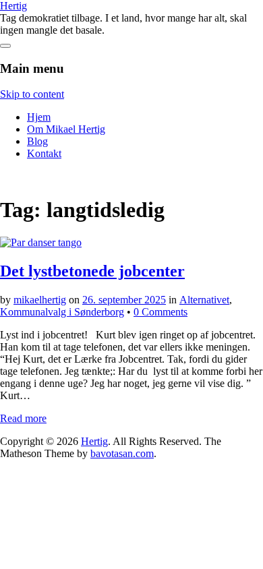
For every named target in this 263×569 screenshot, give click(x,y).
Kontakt (44, 153)
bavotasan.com (122, 453)
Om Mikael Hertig (66, 129)
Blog (37, 141)
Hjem (39, 117)
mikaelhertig (39, 299)
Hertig (13, 5)
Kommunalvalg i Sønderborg (62, 312)
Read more (23, 418)
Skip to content (32, 94)
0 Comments (160, 312)
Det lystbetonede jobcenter (92, 271)
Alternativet (204, 299)
